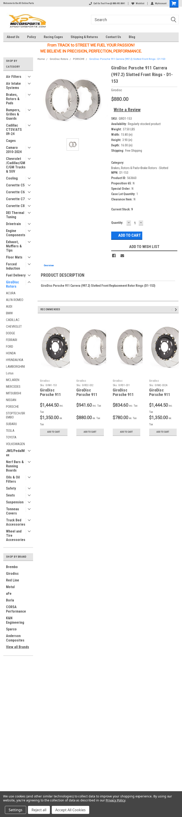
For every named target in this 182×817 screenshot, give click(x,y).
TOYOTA (11, 437)
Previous (172, 309)
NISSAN (11, 400)
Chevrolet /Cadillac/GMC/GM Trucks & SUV (16, 165)
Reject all (39, 809)
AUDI (9, 307)
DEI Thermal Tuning (15, 215)
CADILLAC (13, 320)
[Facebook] (114, 255)
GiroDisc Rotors (12, 284)
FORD (9, 347)
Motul (10, 587)
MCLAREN (12, 380)
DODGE (10, 333)
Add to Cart (53, 432)
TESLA (10, 431)
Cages (11, 141)
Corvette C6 (15, 192)
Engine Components (15, 233)
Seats (10, 495)
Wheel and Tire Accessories (15, 535)
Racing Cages (53, 37)
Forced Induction (13, 266)
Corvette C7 (15, 199)
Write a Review (127, 109)
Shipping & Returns (84, 37)
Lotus (10, 373)
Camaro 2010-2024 (14, 149)
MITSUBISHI (13, 393)
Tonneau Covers (12, 511)
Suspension (15, 502)
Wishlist (140, 3)
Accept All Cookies (70, 809)
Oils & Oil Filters (13, 479)
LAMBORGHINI (15, 367)
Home (41, 59)
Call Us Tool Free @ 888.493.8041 (109, 3)
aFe (9, 593)
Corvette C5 (15, 185)
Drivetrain (13, 224)
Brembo (12, 567)
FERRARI (11, 340)
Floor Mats (14, 257)
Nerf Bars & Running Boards (15, 466)
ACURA (11, 293)
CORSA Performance (16, 609)
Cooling (12, 178)
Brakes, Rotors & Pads (13, 99)
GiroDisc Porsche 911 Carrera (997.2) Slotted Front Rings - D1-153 (127, 59)
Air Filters (13, 77)
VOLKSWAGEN (15, 444)
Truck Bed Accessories (15, 522)
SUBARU (11, 424)
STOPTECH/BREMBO (15, 415)
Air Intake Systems (13, 85)
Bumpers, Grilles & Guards (13, 114)
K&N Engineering (15, 620)
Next (176, 309)
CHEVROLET (14, 327)
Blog (132, 37)
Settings (15, 809)
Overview (49, 265)
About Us (13, 37)
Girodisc (12, 573)
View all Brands (17, 647)
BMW (9, 313)
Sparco (11, 629)
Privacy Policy (115, 800)
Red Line (12, 580)
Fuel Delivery (16, 275)
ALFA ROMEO (14, 300)
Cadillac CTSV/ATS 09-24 (14, 129)
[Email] (122, 255)
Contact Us (113, 37)
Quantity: (117, 222)
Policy (31, 37)
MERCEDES (13, 387)
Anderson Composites (15, 638)
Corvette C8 (15, 206)
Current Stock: (122, 209)
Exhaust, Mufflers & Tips (14, 246)
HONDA (11, 353)
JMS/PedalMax (15, 453)
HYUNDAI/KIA (14, 360)
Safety (11, 488)
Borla (10, 600)
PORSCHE (12, 407)
